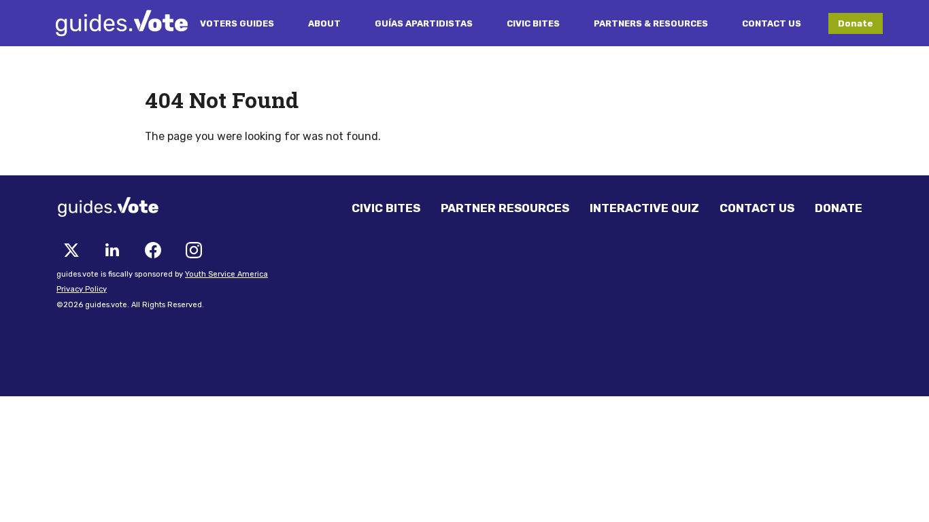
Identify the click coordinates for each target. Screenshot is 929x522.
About (324, 23)
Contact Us (771, 23)
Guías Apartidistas (424, 23)
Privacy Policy (81, 289)
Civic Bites (533, 23)
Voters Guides (237, 23)
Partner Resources (505, 208)
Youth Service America (226, 274)
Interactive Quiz (644, 208)
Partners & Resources (651, 23)
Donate (855, 23)
